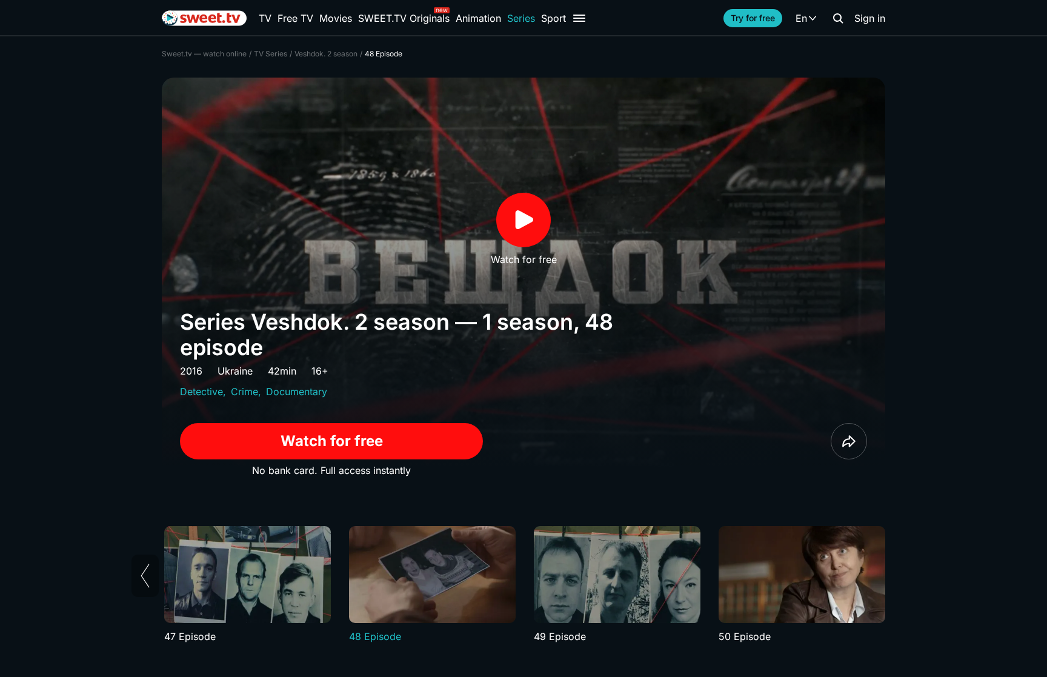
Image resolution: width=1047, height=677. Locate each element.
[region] (523, 585)
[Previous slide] (145, 576)
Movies (335, 18)
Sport (553, 18)
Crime (244, 391)
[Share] (849, 441)
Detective (201, 391)
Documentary (296, 391)
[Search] (838, 18)
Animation (478, 18)
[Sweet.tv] (204, 18)
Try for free (753, 18)
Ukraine (235, 371)
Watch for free (332, 441)
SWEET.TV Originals (404, 18)
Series (521, 18)
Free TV (295, 18)
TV (265, 18)
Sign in (869, 18)
